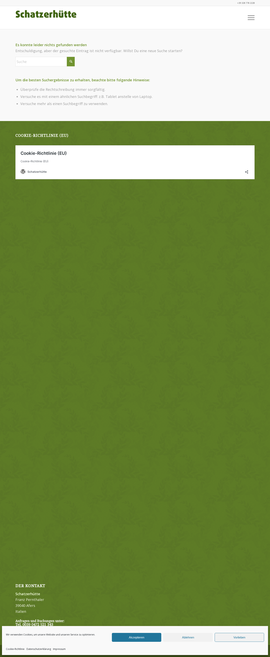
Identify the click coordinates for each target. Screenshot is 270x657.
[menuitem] (250, 17)
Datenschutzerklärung (38, 649)
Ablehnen (188, 637)
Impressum (59, 649)
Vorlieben (239, 637)
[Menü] (250, 17)
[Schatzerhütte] (46, 17)
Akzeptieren (136, 637)
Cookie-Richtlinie (15, 649)
